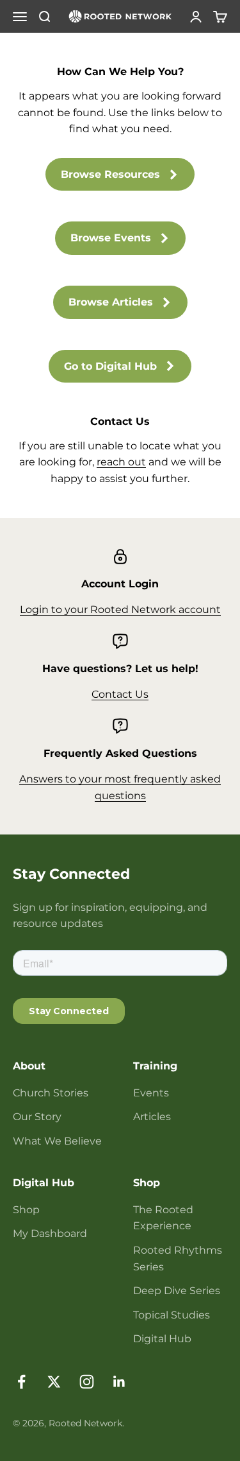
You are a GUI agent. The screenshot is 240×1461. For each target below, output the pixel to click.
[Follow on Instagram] (86, 1381)
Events (151, 1093)
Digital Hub (162, 1339)
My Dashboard (50, 1233)
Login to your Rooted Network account (120, 609)
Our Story (37, 1117)
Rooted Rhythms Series (177, 1258)
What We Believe (57, 1141)
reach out (121, 462)
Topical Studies (171, 1315)
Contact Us (120, 694)
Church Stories (50, 1093)
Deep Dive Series (176, 1290)
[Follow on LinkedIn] (119, 1381)
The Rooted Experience (163, 1218)
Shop (26, 1210)
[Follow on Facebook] (21, 1381)
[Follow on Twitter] (54, 1381)
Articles (152, 1117)
